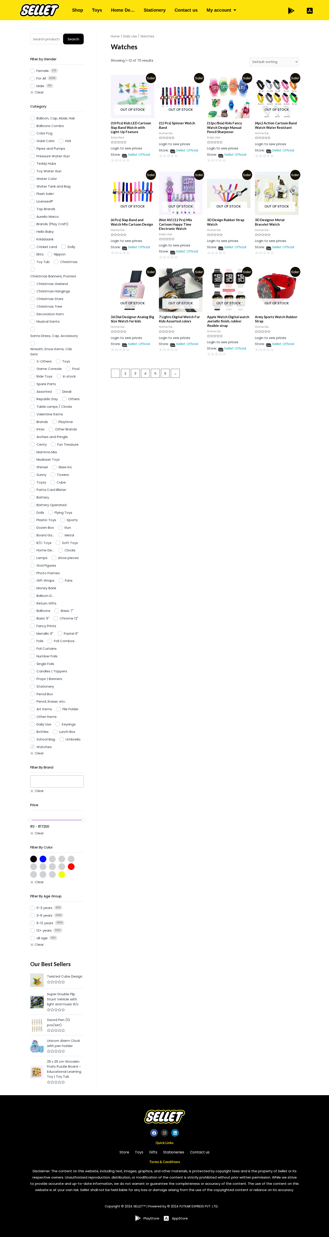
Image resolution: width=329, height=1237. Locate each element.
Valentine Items (49, 414)
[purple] (61, 866)
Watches (44, 747)
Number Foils (47, 656)
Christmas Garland (52, 283)
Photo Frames (48, 573)
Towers (63, 474)
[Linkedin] (175, 1133)
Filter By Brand (41, 767)
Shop (77, 10)
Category (38, 106)
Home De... (45, 550)
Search (73, 39)
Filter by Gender (43, 59)
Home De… (123, 10)
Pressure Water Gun (53, 156)
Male (40, 86)
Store (124, 1152)
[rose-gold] (33, 874)
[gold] (52, 859)
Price (34, 805)
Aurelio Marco (47, 216)
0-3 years (44, 907)
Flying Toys (63, 512)
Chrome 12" (69, 618)
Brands (42, 421)
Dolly (71, 246)
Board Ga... (45, 535)
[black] (33, 859)
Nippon (60, 254)
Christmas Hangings (53, 291)
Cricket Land (46, 246)
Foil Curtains (46, 648)
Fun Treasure (68, 444)
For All (41, 78)
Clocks (69, 550)
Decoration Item (50, 314)
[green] (61, 859)
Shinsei (42, 467)
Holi (68, 140)
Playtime (65, 421)
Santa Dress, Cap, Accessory (54, 335)
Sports (72, 520)
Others (74, 399)
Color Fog (44, 133)
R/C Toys (43, 542)
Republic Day (47, 399)
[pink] (52, 866)
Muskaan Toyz (48, 459)
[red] (71, 866)
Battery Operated (51, 505)
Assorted (44, 391)
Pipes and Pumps (50, 148)
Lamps (41, 557)
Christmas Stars (49, 298)
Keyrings (69, 724)
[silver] (43, 874)
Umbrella (73, 739)
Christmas (68, 261)
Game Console (49, 368)
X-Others (44, 361)
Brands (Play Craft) (52, 224)
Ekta (39, 254)
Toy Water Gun (49, 171)
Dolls (40, 512)
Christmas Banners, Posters (53, 276)
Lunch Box (67, 731)
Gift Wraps (45, 580)
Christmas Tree (49, 306)
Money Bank (46, 588)
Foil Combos (64, 641)
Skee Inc (65, 467)
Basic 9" (42, 618)
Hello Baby (45, 231)
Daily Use (43, 724)
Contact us (186, 10)
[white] (52, 874)
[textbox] (33, 781)
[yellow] (61, 874)
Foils (39, 641)
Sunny (41, 474)
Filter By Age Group (46, 896)
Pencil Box (44, 694)
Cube (61, 482)
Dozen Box (45, 527)
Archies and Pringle (52, 436)
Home (115, 36)
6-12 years (44, 923)
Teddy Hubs (46, 163)
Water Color (46, 178)
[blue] (43, 859)
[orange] (43, 866)
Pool (75, 368)
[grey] (71, 859)
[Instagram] (164, 1133)
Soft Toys (70, 542)
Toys (97, 10)
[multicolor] (33, 866)
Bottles (42, 731)
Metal (69, 535)
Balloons (43, 610)
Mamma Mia (46, 452)
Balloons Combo (50, 125)
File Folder (70, 709)
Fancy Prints (46, 626)
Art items (44, 709)
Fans (69, 580)
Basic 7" (67, 610)
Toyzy (41, 482)
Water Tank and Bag (53, 186)
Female (42, 70)
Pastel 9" (71, 633)
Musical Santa (48, 321)
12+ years (44, 930)
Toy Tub (43, 261)
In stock (69, 376)
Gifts (153, 1152)
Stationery (155, 10)
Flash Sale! (45, 193)
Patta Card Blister (51, 489)
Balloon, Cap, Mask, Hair (55, 118)
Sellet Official (139, 154)
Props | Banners (49, 678)
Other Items (46, 716)
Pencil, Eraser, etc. (51, 701)
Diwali (66, 391)
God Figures (46, 565)
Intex (40, 429)
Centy (41, 444)
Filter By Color (41, 847)
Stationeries (173, 1152)
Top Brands (45, 209)
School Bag (45, 739)
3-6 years (44, 915)
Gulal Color (45, 140)
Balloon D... (45, 595)
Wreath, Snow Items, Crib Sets (51, 351)
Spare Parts (46, 384)
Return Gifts (46, 603)
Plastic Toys (46, 520)
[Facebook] (154, 1133)
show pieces (68, 557)
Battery (42, 497)
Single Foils (45, 663)
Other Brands (66, 429)
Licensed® (44, 201)
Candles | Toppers (51, 671)
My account (219, 10)
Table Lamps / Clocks (54, 406)
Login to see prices (126, 148)
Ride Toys (44, 376)
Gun (67, 527)
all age (42, 938)
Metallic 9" (44, 633)
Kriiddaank (44, 239)
